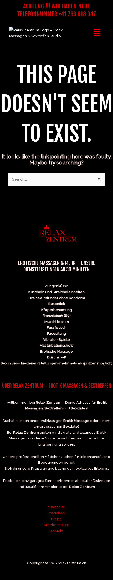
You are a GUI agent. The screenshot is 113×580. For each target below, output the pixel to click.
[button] (97, 33)
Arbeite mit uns (57, 525)
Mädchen (53, 456)
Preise (36, 468)
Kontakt (56, 531)
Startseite (56, 507)
